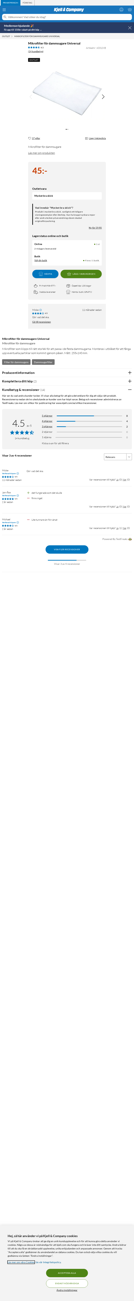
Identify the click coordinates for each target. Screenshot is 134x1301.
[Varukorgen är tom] (130, 9)
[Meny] (4, 10)
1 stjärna (46, 437)
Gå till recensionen (41, 322)
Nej (124, 479)
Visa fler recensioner (67, 549)
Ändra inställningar (67, 1290)
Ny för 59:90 (95, 227)
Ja (117, 479)
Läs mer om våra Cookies (21, 1262)
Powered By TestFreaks (115, 538)
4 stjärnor (47, 421)
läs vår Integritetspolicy (48, 1262)
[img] (103, 97)
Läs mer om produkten (41, 153)
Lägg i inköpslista (97, 138)
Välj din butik (40, 260)
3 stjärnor (47, 426)
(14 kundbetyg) (35, 51)
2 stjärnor (47, 431)
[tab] (10, 3)
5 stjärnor (47, 415)
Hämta (48, 274)
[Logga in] (121, 9)
